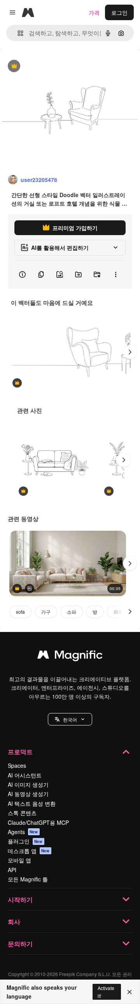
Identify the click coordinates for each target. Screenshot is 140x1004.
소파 (71, 611)
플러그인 (25, 841)
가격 (94, 12)
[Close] (129, 992)
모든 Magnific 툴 (28, 879)
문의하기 (20, 943)
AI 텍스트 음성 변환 (32, 803)
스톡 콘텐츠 (22, 813)
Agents (23, 832)
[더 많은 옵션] (115, 274)
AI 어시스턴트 (25, 775)
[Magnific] (70, 656)
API (12, 870)
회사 (14, 921)
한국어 (70, 719)
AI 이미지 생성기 (28, 784)
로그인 (119, 12)
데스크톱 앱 (29, 851)
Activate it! (106, 992)
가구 (46, 611)
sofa (20, 611)
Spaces (17, 765)
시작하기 (20, 899)
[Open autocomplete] (17, 33)
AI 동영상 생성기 (28, 794)
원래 (45, 66)
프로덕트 (20, 751)
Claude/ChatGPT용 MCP (38, 822)
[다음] (130, 352)
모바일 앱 (19, 860)
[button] (70, 719)
